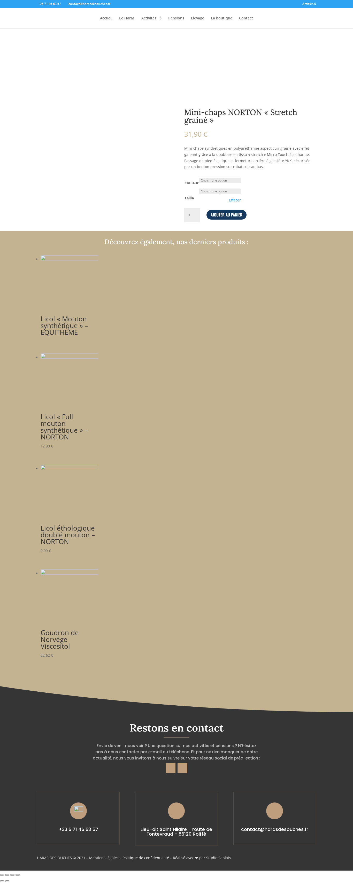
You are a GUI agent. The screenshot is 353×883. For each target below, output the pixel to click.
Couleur (191, 182)
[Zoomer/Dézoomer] (18, 875)
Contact (246, 18)
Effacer (235, 200)
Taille (189, 198)
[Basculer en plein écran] (12, 875)
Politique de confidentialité (145, 857)
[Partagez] (7, 875)
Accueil (106, 18)
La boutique (221, 18)
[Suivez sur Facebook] (170, 768)
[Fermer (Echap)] (2, 875)
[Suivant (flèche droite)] (7, 881)
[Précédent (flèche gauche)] (2, 881)
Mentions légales (104, 857)
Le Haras (127, 18)
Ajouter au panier (226, 215)
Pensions (176, 18)
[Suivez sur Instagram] (182, 768)
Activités (148, 18)
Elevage (197, 18)
